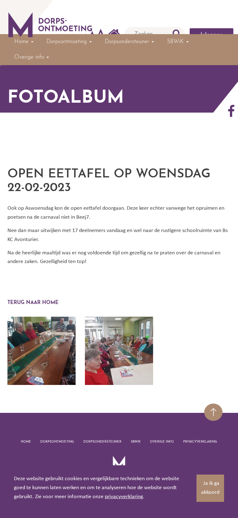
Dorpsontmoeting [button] (67, 42)
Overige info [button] (30, 57)
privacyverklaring (124, 497)
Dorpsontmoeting (57, 442)
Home (26, 442)
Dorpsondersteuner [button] (128, 42)
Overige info (162, 442)
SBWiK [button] (176, 42)
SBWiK (136, 442)
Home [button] (22, 42)
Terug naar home (33, 302)
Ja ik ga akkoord (210, 487)
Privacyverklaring (200, 442)
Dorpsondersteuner (102, 442)
